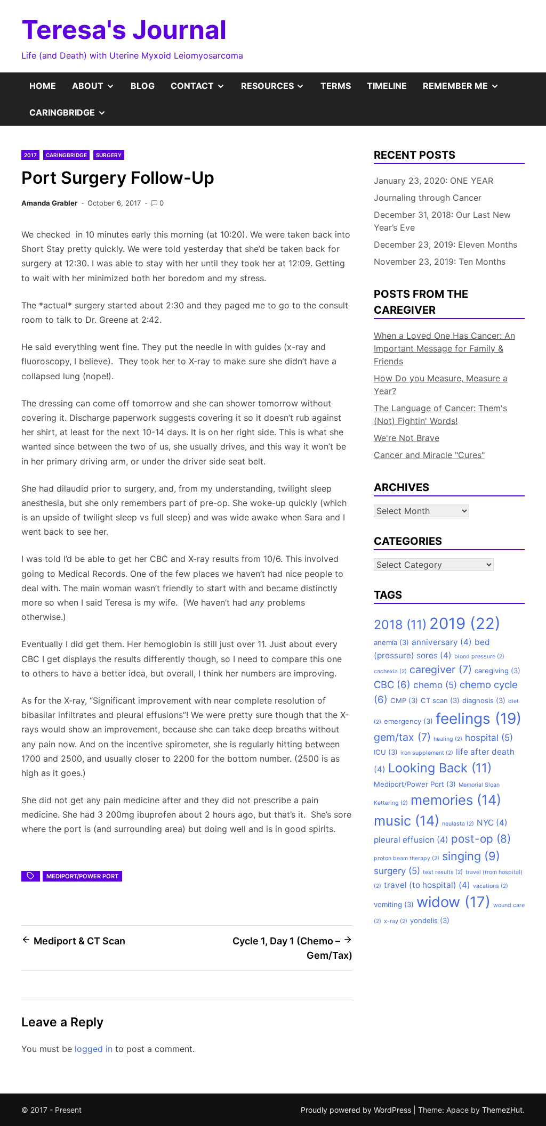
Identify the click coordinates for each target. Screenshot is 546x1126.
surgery (397, 871)
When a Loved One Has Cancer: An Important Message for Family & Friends (444, 348)
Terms (335, 85)
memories (456, 800)
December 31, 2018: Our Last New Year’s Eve (442, 221)
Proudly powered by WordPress (357, 1109)
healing (447, 739)
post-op (481, 838)
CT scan (440, 700)
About (97, 89)
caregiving (497, 670)
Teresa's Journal (124, 29)
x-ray (395, 921)
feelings (478, 718)
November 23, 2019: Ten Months (439, 261)
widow (453, 902)
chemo (435, 685)
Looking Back (440, 768)
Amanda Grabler (49, 203)
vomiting (394, 904)
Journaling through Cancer (427, 197)
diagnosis (483, 700)
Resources (277, 89)
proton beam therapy (406, 858)
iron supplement (426, 752)
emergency (408, 721)
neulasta (458, 823)
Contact (202, 89)
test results (443, 872)
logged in (94, 1048)
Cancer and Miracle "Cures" (429, 455)
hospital (489, 737)
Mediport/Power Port (82, 876)
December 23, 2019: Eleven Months (445, 244)
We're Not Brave (406, 438)
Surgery (109, 155)
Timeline (387, 85)
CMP (404, 700)
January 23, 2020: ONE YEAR (433, 180)
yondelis (429, 920)
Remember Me (465, 89)
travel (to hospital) (427, 885)
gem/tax (402, 737)
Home (42, 85)
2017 (30, 155)
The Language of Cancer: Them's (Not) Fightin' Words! (440, 414)
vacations (490, 886)
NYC (492, 823)
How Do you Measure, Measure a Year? (441, 384)
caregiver (441, 669)
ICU (386, 752)
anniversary (442, 642)
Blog (143, 85)
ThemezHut (502, 1109)
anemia (391, 642)
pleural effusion (411, 840)
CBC (392, 684)
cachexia (390, 671)
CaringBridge (71, 116)
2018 (400, 624)
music (406, 820)
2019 (465, 623)
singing (471, 856)
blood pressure (479, 656)
